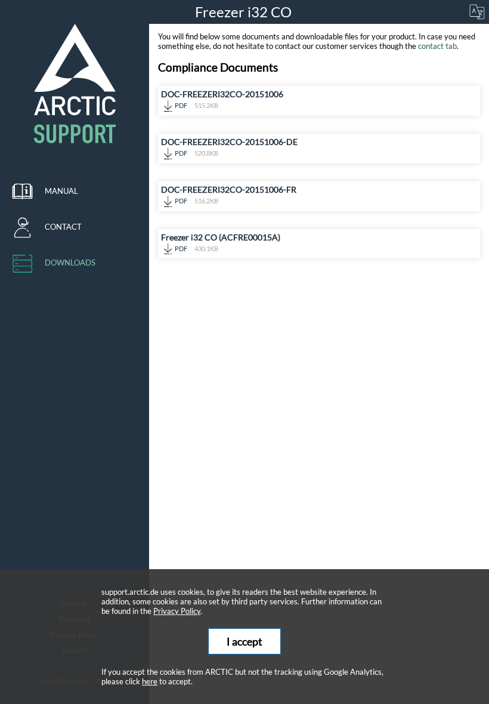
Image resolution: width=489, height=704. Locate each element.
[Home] (74, 83)
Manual (61, 191)
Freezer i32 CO (245, 11)
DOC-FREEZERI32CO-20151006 (222, 99)
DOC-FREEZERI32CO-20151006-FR (228, 194)
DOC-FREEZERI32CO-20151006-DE (229, 147)
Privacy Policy (176, 611)
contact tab (437, 46)
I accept (244, 641)
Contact (63, 226)
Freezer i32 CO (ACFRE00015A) (220, 242)
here (149, 681)
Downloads (70, 262)
